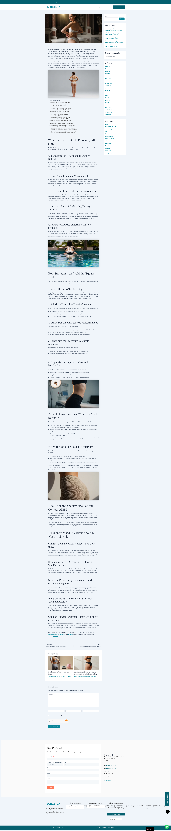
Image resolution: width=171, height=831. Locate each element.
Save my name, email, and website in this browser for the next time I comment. (68, 715)
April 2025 (107, 100)
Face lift (95, 815)
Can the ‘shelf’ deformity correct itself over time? (61, 126)
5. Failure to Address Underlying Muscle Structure (62, 109)
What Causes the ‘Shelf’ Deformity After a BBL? (60, 102)
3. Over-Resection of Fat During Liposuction (60, 106)
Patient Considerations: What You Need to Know (60, 120)
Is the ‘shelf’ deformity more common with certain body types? (64, 129)
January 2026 (108, 78)
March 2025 (107, 102)
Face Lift (107, 131)
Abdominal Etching (75, 812)
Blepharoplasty (96, 807)
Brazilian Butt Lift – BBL (111, 126)
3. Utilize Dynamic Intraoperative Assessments (61, 115)
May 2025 (107, 97)
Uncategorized (108, 153)
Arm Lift (95, 819)
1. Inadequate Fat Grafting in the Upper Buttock (61, 103)
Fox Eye (75, 819)
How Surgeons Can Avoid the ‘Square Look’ (59, 111)
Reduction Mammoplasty (96, 820)
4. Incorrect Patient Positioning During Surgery (61, 108)
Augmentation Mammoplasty (95, 822)
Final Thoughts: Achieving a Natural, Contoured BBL (61, 123)
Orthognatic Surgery (75, 825)
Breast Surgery (108, 129)
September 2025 (108, 88)
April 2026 (107, 71)
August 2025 (108, 90)
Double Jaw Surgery (75, 824)
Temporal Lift (75, 822)
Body (86, 7)
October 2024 (108, 114)
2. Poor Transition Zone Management (59, 105)
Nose (73, 7)
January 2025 (108, 107)
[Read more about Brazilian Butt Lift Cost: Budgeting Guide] (60, 663)
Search (106, 16)
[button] (68, 7)
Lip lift (96, 813)
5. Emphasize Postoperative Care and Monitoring (61, 118)
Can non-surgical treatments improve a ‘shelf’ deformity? (63, 132)
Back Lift (70, 634)
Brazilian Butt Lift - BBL (62, 676)
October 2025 (108, 85)
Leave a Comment (52, 676)
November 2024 (108, 112)
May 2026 (107, 68)
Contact (109, 2)
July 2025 (107, 93)
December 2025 (108, 80)
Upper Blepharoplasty (75, 813)
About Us (114, 2)
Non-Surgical (100, 7)
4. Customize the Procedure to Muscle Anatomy (61, 117)
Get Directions (107, 780)
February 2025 (108, 105)
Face (67, 7)
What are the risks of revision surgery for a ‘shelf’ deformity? (64, 131)
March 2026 (107, 73)
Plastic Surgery (108, 145)
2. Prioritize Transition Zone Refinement (60, 114)
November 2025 (108, 83)
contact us (55, 636)
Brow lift (95, 805)
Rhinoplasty (108, 148)
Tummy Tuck (108, 150)
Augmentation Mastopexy (96, 824)
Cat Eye (75, 817)
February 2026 (108, 76)
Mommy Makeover (109, 138)
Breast (79, 7)
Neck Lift (107, 141)
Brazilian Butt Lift (52, 634)
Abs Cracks (75, 810)
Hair (92, 7)
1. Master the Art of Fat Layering (58, 112)
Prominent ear (95, 810)
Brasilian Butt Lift (95, 829)
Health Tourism (121, 2)
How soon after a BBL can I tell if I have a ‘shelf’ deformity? (63, 128)
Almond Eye (75, 820)
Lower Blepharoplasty (75, 815)
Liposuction (108, 133)
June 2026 (107, 66)
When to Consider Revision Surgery (58, 122)
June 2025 (107, 95)
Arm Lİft (107, 124)
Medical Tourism (109, 136)
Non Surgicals (108, 143)
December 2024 (108, 109)
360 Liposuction (62, 634)
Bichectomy (95, 812)
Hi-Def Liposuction (75, 808)
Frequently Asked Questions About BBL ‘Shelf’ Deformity (62, 125)
